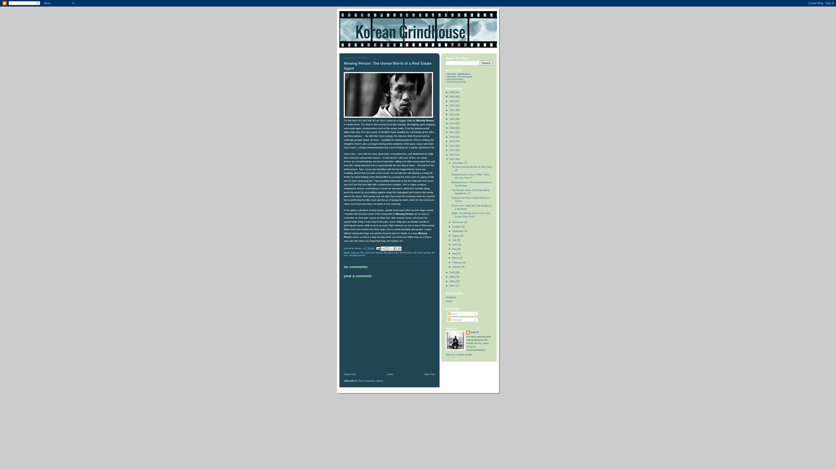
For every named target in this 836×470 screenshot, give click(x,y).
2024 (452, 101)
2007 (452, 285)
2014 (452, 145)
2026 (452, 92)
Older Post (429, 374)
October (457, 226)
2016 (452, 137)
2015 (452, 141)
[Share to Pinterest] (399, 249)
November (458, 222)
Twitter (449, 301)
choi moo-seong (373, 252)
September (458, 231)
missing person (357, 255)
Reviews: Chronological (459, 76)
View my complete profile (459, 354)
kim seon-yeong (421, 252)
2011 (452, 159)
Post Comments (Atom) (370, 380)
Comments (456, 320)
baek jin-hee (357, 252)
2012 (452, 154)
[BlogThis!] (387, 249)
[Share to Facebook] (395, 249)
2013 (452, 150)
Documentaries (455, 79)
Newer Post (350, 374)
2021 (452, 114)
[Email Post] (378, 248)
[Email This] (383, 249)
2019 (452, 123)
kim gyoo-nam (391, 252)
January (457, 266)
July (454, 240)
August (456, 235)
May (454, 249)
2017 (452, 132)
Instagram (451, 297)
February (457, 262)
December (458, 163)
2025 (452, 96)
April (454, 253)
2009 (452, 276)
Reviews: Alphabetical (458, 74)
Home (390, 374)
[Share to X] (391, 249)
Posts (453, 314)
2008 (452, 281)
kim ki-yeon (406, 252)
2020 (452, 119)
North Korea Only (456, 82)
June (455, 244)
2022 (452, 110)
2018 (452, 128)
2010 (452, 272)
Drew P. (475, 332)
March (456, 258)
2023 (452, 105)
